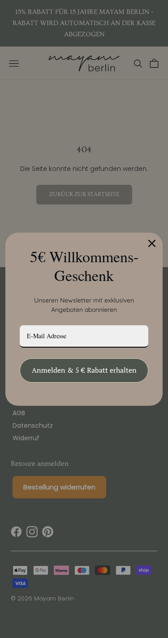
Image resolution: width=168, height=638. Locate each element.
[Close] (152, 243)
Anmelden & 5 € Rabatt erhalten (84, 370)
